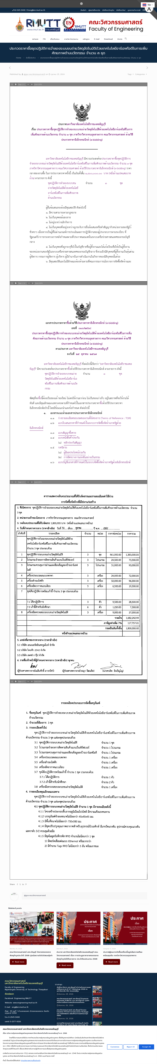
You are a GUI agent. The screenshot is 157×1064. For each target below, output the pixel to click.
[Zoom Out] (28, 84)
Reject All (131, 1047)
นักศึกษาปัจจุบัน (108, 10)
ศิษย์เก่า (83, 10)
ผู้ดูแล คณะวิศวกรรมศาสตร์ (34, 74)
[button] (126, 39)
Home (18, 58)
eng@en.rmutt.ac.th (37, 10)
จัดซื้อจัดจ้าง (31, 58)
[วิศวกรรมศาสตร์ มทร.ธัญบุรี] (78, 24)
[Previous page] (12, 84)
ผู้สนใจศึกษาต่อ (94, 10)
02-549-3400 (19, 10)
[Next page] (15, 84)
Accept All (146, 1047)
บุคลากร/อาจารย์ (134, 10)
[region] (78, 1045)
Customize (114, 1047)
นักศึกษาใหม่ (120, 10)
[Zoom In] (32, 84)
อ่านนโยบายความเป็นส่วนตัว (30, 1060)
